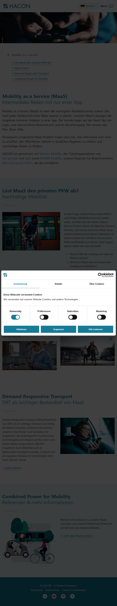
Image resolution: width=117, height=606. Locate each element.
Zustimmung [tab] (20, 283)
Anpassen (58, 329)
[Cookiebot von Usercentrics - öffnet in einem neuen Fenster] (100, 275)
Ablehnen (21, 329)
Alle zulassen (96, 329)
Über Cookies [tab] (96, 283)
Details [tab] (58, 283)
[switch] (44, 317)
